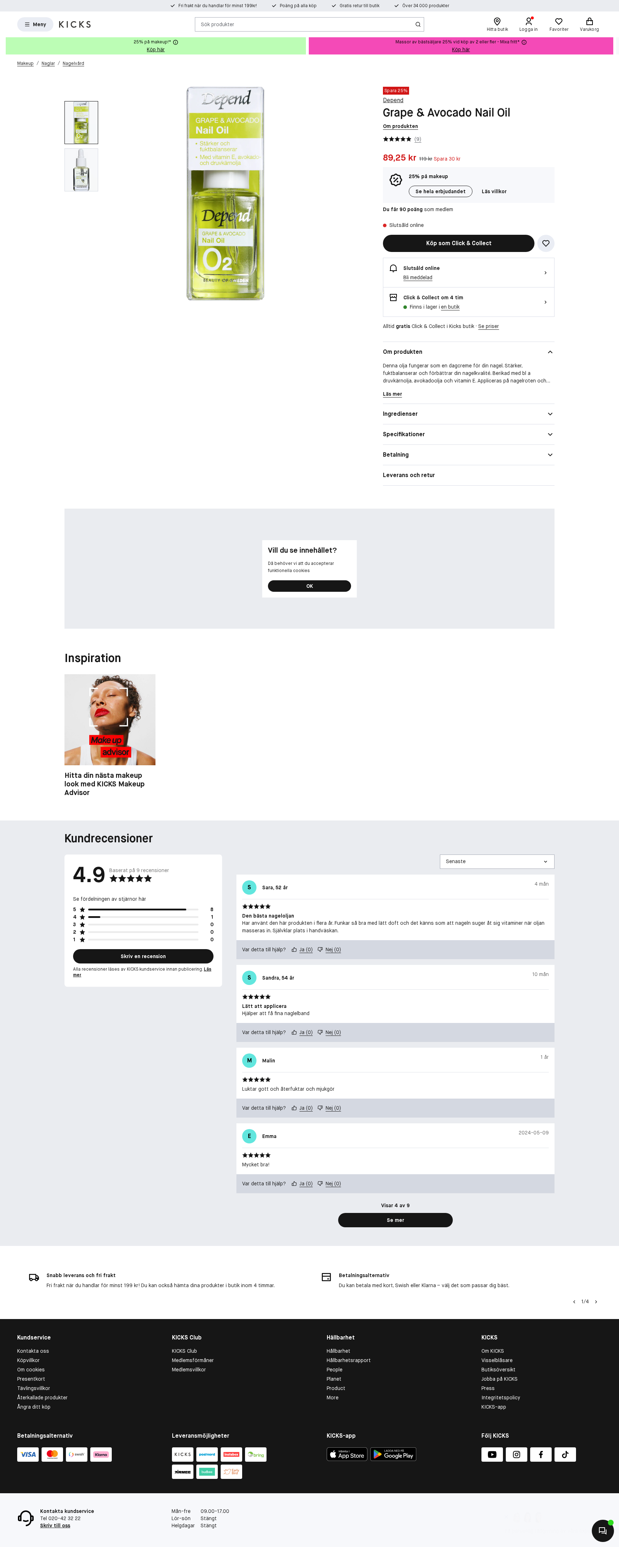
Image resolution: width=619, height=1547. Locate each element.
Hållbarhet (338, 1351)
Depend (393, 100)
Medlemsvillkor (189, 1369)
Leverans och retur (409, 475)
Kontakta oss (33, 1351)
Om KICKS (492, 1351)
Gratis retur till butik (359, 6)
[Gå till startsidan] (75, 24)
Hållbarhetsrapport (349, 1360)
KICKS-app (493, 1407)
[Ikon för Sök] (418, 24)
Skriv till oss (55, 1525)
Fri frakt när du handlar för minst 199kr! (217, 6)
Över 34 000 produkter (425, 6)
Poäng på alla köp (298, 6)
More (333, 1397)
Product (336, 1388)
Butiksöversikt (498, 1369)
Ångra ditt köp (34, 1407)
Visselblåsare (497, 1360)
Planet (334, 1379)
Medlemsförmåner (193, 1360)
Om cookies (31, 1369)
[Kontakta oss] (603, 1531)
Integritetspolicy (500, 1397)
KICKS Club (184, 1351)
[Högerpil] (613, 46)
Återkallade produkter (42, 1397)
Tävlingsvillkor (33, 1388)
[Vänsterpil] (574, 1302)
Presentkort (31, 1379)
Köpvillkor (28, 1360)
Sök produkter (217, 24)
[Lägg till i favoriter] (546, 243)
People (334, 1369)
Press (488, 1388)
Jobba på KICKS (499, 1379)
